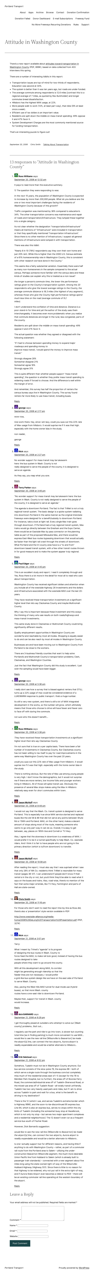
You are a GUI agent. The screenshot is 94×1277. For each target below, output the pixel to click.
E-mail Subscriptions (63, 18)
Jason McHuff (25, 802)
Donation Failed (22, 18)
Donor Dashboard (41, 18)
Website (13, 1236)
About (23, 12)
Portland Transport (14, 6)
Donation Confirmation (78, 12)
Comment (15, 1220)
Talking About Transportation (56, 144)
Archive (39, 12)
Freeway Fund (82, 18)
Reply (17, 401)
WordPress (84, 1268)
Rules (76, 24)
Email (13, 1231)
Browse (50, 12)
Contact (60, 12)
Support (85, 24)
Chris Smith (24, 899)
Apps (30, 12)
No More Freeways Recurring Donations (51, 24)
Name (13, 1225)
